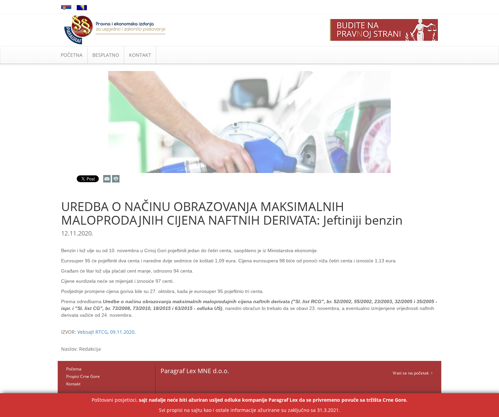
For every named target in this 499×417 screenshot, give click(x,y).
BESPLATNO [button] (105, 55)
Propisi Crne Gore (83, 376)
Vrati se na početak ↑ (413, 373)
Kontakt (73, 384)
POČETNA (71, 55)
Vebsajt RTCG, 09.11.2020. (106, 332)
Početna (73, 369)
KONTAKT (140, 55)
